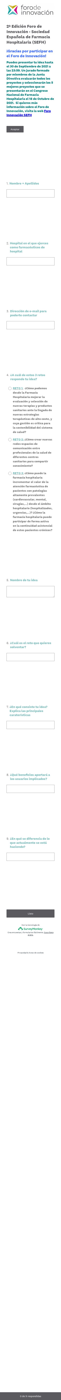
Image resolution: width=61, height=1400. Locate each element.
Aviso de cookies (36, 952)
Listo (30, 913)
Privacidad (22, 952)
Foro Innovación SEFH (29, 113)
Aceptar (15, 129)
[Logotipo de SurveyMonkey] (30, 928)
